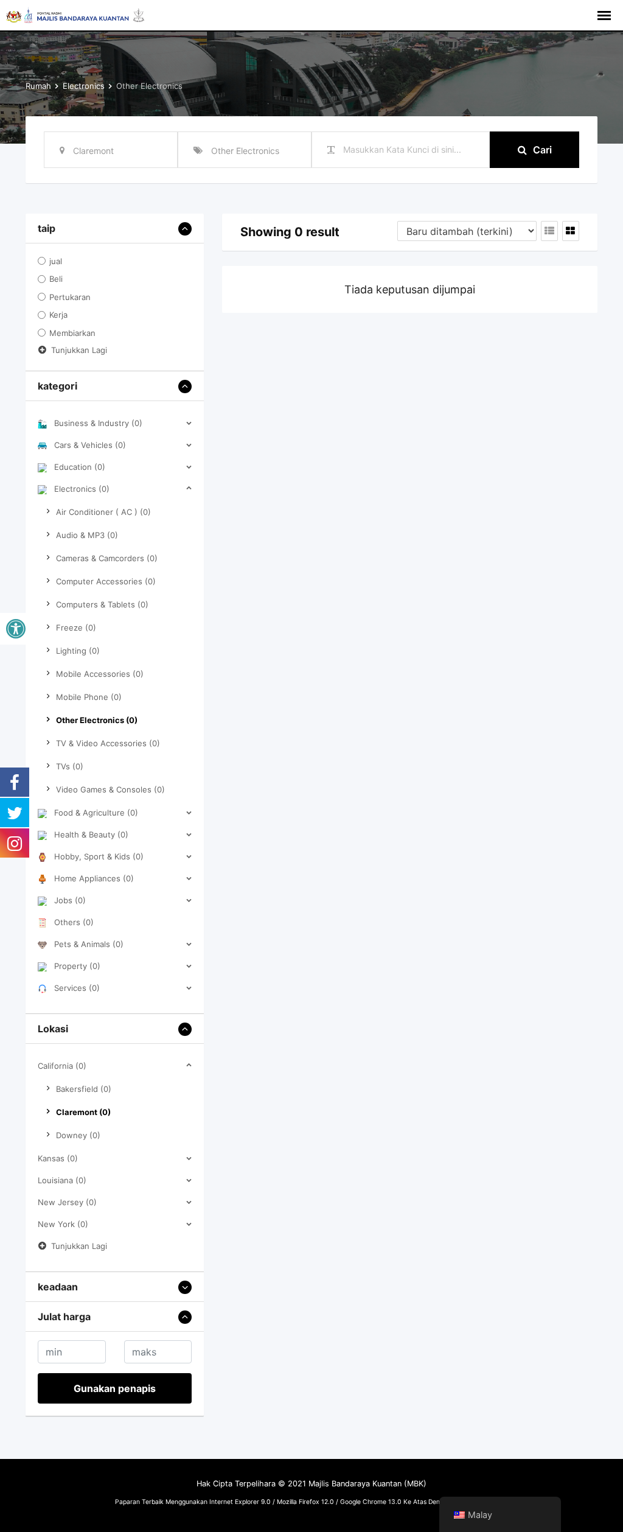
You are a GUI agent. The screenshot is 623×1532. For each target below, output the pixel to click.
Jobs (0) (70, 900)
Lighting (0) (78, 651)
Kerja (58, 315)
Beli (56, 279)
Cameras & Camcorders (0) (107, 558)
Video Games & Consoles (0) (110, 789)
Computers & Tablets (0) (102, 604)
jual (55, 261)
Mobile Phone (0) (89, 697)
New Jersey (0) (67, 1202)
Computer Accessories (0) (106, 581)
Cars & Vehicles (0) (90, 445)
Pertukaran (70, 297)
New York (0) (63, 1224)
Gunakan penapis (115, 1388)
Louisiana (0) (62, 1180)
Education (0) (79, 467)
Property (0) (77, 966)
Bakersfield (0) (83, 1089)
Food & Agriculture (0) (96, 812)
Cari (542, 150)
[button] (16, 629)
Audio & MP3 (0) (87, 535)
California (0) (62, 1066)
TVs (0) (69, 766)
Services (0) (77, 988)
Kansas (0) (58, 1158)
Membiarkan (72, 333)
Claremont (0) (83, 1112)
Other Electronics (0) (96, 720)
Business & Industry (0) (98, 423)
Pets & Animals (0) (89, 944)
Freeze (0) (76, 627)
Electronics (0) (82, 489)
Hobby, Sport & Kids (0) (99, 856)
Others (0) (74, 922)
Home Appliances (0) (94, 878)
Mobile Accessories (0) (100, 674)
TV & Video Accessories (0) (108, 743)
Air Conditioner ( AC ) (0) (103, 512)
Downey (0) (78, 1135)
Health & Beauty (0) (91, 834)
